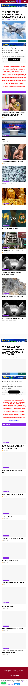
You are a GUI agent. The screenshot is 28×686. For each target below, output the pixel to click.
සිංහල (20, 1)
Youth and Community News (13, 671)
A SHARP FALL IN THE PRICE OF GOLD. (13, 206)
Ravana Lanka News (7, 670)
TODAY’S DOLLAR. (7, 184)
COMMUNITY (8, 61)
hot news (14, 61)
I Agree (17, 684)
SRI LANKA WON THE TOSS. (10, 228)
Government (21, 670)
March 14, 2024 (5, 117)
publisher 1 (8, 19)
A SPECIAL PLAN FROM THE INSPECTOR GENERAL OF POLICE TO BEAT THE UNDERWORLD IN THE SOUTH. (13, 114)
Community (5, 109)
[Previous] (13, 326)
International (15, 670)
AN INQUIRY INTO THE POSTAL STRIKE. (13, 250)
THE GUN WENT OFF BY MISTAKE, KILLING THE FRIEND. (11, 273)
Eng (17, 1)
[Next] (15, 326)
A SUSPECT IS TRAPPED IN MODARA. (12, 162)
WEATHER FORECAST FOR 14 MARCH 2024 (12, 138)
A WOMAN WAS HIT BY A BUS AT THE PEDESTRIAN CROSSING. (12, 319)
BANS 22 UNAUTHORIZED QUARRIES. (12, 296)
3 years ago (15, 19)
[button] (3, 683)
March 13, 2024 (5, 163)
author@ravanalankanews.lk (14, 88)
